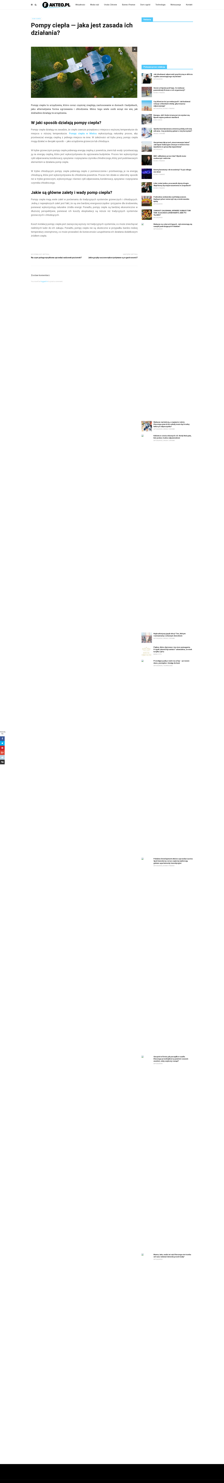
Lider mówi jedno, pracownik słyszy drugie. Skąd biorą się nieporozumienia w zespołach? (172, 184)
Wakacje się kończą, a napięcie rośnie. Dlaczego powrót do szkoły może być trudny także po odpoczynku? (171, 424)
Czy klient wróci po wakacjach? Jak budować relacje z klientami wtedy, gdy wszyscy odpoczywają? (171, 104)
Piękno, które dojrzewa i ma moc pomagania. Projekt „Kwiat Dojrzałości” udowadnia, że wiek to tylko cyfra (172, 649)
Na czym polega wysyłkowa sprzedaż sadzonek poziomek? (56, 258)
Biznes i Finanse (128, 5)
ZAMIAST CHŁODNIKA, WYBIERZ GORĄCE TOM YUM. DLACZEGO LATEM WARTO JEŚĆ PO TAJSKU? (172, 213)
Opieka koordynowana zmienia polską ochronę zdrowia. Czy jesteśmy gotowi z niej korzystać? (172, 130)
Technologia (160, 5)
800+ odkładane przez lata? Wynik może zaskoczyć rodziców (169, 157)
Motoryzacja (176, 5)
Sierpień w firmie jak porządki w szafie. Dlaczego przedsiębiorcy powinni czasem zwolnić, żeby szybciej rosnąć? (170, 1059)
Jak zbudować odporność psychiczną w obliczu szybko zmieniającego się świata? (173, 75)
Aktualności (80, 5)
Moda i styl (94, 5)
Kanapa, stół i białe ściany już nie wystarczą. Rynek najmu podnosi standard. (171, 116)
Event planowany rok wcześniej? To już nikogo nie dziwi (172, 171)
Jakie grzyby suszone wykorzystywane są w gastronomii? (113, 258)
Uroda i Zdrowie (110, 5)
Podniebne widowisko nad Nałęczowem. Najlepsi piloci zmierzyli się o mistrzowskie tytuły (171, 199)
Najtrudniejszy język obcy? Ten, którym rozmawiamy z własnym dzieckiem (169, 635)
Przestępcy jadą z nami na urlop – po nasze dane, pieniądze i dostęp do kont (171, 662)
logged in (44, 281)
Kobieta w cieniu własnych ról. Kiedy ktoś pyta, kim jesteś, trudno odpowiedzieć (172, 437)
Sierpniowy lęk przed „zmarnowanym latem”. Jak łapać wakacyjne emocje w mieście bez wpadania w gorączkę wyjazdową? (171, 144)
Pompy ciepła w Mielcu (83, 133)
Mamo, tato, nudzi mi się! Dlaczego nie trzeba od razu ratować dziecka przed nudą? (172, 1256)
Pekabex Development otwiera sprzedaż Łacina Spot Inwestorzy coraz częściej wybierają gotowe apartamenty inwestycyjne (173, 861)
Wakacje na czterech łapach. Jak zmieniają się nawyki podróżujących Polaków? (172, 225)
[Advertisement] (167, 43)
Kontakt (189, 5)
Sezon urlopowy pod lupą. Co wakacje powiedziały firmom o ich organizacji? (169, 89)
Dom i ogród (145, 5)
